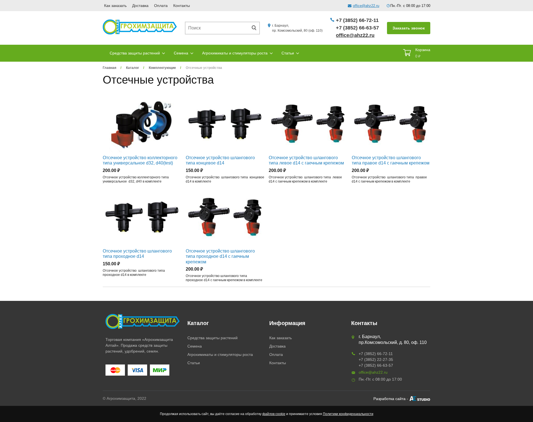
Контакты (181, 5)
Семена (181, 53)
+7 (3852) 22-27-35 (376, 359)
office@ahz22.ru (366, 6)
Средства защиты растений (135, 53)
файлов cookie (273, 414)
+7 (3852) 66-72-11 (357, 20)
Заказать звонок (409, 28)
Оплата (161, 5)
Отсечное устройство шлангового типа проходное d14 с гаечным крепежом (220, 256)
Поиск (256, 28)
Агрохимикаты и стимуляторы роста (235, 53)
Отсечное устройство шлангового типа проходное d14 (137, 254)
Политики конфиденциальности (348, 414)
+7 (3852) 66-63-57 (357, 28)
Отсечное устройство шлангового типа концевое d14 (220, 160)
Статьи (287, 53)
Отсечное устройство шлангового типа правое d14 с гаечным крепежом (390, 160)
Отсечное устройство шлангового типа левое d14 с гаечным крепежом (306, 160)
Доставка (140, 5)
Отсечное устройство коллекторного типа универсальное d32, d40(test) (140, 160)
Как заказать (115, 5)
